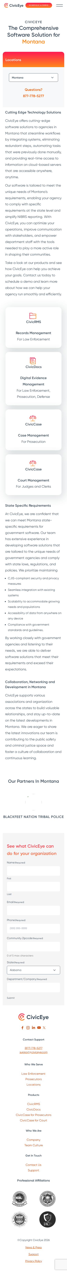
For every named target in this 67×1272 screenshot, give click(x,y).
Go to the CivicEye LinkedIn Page (33, 1027)
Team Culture (33, 1145)
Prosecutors (33, 1079)
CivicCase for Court (33, 1120)
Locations (34, 1084)
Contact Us (33, 1165)
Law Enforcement (33, 1073)
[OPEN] (59, 5)
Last (9, 894)
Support (33, 1170)
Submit (11, 998)
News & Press (33, 1247)
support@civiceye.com (34, 1052)
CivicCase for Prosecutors (33, 1115)
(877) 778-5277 (33, 1048)
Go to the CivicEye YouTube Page (39, 1027)
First (9, 878)
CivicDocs (33, 1109)
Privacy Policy (33, 1261)
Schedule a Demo (39, 5)
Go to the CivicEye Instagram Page (28, 1027)
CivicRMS (33, 1104)
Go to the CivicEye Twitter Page (44, 1027)
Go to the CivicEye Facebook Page (22, 1027)
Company (33, 1139)
